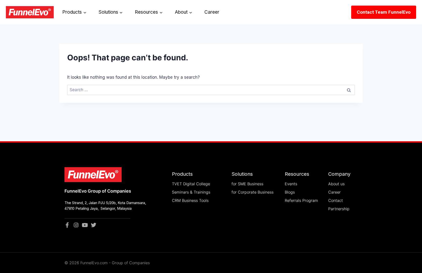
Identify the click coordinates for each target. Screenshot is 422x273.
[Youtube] (84, 225)
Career (211, 12)
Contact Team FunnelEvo (384, 12)
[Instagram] (76, 225)
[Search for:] (211, 89)
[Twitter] (93, 225)
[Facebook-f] (67, 225)
